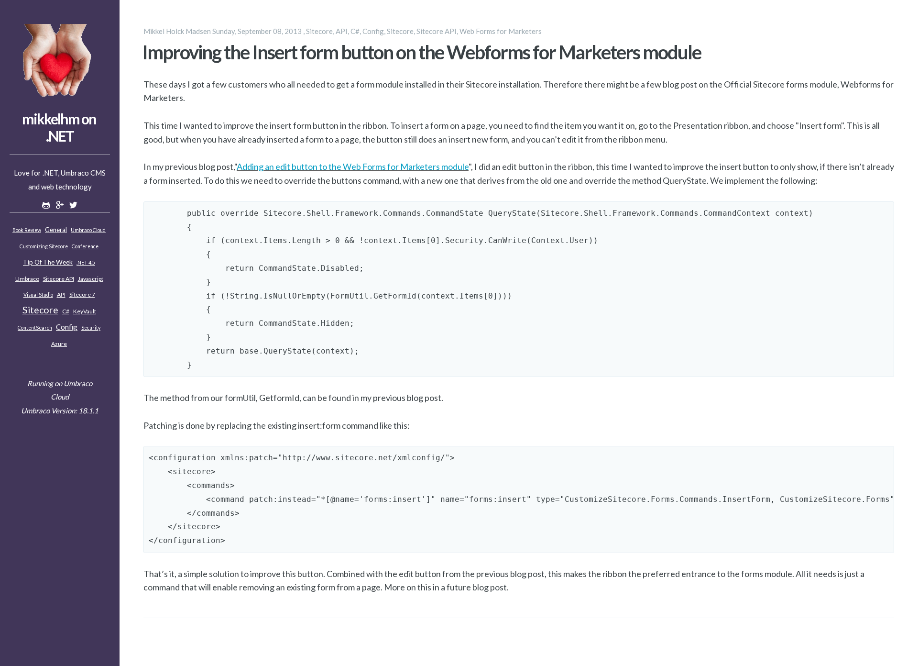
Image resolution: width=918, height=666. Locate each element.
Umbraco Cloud (88, 230)
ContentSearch (35, 328)
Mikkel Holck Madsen (177, 31)
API (61, 294)
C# (65, 311)
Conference (85, 246)
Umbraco (27, 278)
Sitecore (40, 309)
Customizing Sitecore (44, 246)
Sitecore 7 (82, 294)
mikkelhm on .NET (59, 127)
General (56, 229)
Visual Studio (38, 295)
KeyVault (84, 311)
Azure (59, 343)
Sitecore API (58, 278)
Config (66, 326)
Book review (26, 230)
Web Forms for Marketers (500, 31)
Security (90, 328)
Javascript (90, 278)
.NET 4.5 (85, 263)
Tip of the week (48, 262)
